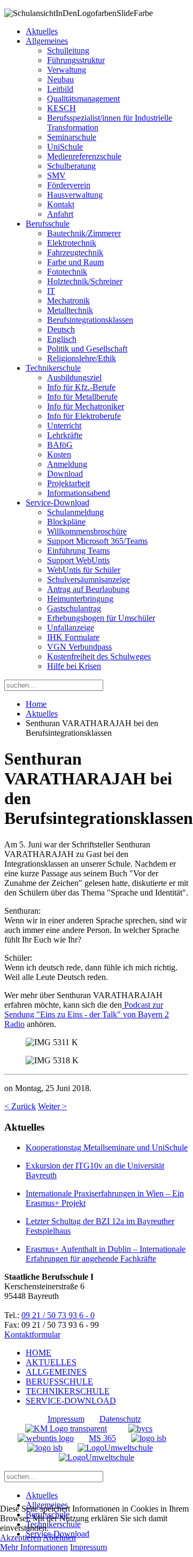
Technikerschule (53, 367)
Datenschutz (120, 1418)
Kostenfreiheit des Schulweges (99, 656)
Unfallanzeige (70, 627)
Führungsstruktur (76, 60)
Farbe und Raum (75, 262)
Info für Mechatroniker (85, 406)
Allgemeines (47, 40)
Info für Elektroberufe (84, 416)
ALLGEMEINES (56, 1371)
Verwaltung (66, 69)
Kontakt (60, 204)
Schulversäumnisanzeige (88, 579)
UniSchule (65, 146)
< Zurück (20, 1106)
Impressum (66, 1418)
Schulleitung (68, 50)
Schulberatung (71, 165)
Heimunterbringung (80, 598)
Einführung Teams (78, 550)
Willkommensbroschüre (87, 531)
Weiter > (52, 1106)
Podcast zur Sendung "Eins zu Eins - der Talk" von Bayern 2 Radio (86, 1014)
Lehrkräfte (64, 435)
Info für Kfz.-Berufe (81, 387)
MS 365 (102, 1438)
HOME (38, 1352)
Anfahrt (60, 214)
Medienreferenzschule (84, 156)
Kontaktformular (32, 1334)
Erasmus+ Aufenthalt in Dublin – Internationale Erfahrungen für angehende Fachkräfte (106, 1253)
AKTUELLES (51, 1362)
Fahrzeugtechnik (75, 252)
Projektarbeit (68, 483)
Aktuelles (42, 31)
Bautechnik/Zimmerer (84, 233)
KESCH (61, 108)
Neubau (60, 79)
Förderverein (68, 185)
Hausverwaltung (75, 194)
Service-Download (57, 502)
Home (36, 704)
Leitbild (60, 89)
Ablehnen (59, 1537)
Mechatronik (68, 300)
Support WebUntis (78, 560)
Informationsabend (78, 492)
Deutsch (61, 329)
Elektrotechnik (71, 242)
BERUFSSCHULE (59, 1381)
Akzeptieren (20, 1537)
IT (51, 290)
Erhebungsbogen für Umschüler (101, 617)
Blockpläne (66, 521)
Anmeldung (67, 464)
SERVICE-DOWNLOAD (71, 1400)
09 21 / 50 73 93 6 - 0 (58, 1315)
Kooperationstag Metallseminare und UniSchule (107, 1147)
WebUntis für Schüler (83, 569)
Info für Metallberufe (82, 396)
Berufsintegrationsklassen (90, 319)
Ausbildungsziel (74, 377)
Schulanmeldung (75, 512)
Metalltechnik (70, 310)
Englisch (61, 339)
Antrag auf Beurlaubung (88, 589)
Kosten (59, 454)
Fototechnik (67, 271)
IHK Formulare (73, 637)
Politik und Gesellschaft (87, 348)
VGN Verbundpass (79, 646)
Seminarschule (71, 137)
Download (65, 473)
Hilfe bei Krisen (74, 666)
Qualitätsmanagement (83, 98)
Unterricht (64, 425)
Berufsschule (48, 223)
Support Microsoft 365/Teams (97, 541)
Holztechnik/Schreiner (84, 281)
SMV (56, 175)
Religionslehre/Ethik (81, 358)
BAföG (60, 444)
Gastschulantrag (74, 608)
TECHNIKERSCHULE (68, 1391)
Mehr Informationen (34, 1547)
